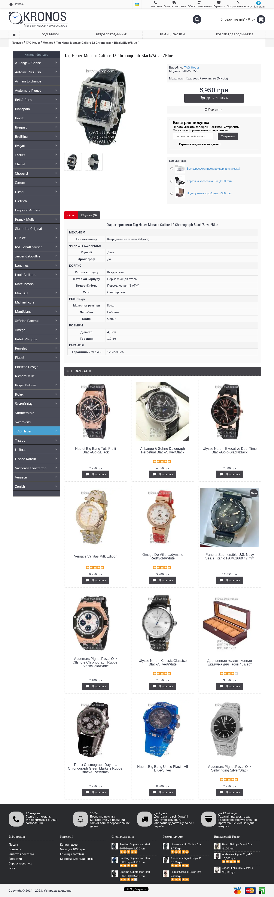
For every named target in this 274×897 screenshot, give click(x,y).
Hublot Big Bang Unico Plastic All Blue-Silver (162, 768)
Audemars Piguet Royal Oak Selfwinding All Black (186, 858)
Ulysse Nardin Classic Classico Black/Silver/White (163, 662)
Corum (20, 183)
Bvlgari (20, 146)
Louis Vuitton (25, 275)
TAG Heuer (23, 431)
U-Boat (20, 450)
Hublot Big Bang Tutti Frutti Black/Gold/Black (95, 450)
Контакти (15, 849)
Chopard (21, 173)
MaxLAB (21, 293)
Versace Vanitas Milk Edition (95, 556)
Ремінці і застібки (72, 854)
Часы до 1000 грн (72, 849)
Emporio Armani (27, 210)
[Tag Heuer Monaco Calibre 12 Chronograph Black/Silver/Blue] (107, 148)
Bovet (19, 118)
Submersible (24, 413)
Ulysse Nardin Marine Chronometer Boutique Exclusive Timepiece (186, 844)
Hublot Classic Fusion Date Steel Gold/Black (186, 871)
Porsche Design (26, 367)
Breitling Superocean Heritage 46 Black (135, 844)
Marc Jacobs (24, 284)
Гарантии (15, 858)
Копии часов (68, 844)
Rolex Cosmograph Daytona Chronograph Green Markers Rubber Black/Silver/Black (96, 768)
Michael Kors (24, 302)
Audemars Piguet (28, 90)
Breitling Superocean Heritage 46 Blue (135, 858)
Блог (12, 868)
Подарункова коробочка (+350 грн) (209, 193)
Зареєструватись (20, 863)
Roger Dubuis (25, 385)
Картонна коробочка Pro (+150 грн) (209, 181)
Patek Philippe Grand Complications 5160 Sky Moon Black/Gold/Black (237, 844)
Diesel (19, 192)
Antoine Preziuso (28, 72)
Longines (22, 265)
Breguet (21, 127)
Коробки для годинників (76, 858)
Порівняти (215, 109)
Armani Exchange (28, 81)
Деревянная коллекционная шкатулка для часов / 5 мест (229, 662)
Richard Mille (25, 376)
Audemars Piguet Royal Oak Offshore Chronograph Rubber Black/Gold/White (96, 662)
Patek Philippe (26, 339)
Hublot (20, 238)
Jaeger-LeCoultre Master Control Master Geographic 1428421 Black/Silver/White (237, 868)
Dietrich (21, 201)
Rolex (19, 394)
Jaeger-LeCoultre (27, 256)
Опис (71, 215)
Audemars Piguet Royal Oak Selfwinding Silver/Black (229, 768)
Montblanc (23, 311)
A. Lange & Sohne (28, 63)
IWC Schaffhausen (28, 247)
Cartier (20, 155)
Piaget (19, 358)
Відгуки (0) (89, 215)
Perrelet (21, 348)
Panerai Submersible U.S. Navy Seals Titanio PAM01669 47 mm (229, 556)
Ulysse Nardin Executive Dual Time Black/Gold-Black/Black (230, 450)
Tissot (20, 440)
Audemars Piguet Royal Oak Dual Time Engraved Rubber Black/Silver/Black (237, 854)
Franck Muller (25, 219)
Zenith (20, 486)
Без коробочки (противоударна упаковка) (213, 168)
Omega (20, 330)
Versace (21, 477)
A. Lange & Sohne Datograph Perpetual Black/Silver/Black (162, 450)
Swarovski (23, 422)
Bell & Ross (23, 100)
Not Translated (79, 371)
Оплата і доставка (21, 854)
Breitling (21, 137)
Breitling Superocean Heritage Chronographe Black (135, 871)
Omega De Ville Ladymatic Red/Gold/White (162, 556)
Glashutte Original (28, 229)
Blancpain (22, 109)
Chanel (20, 164)
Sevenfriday (23, 404)
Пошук (13, 844)
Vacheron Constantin (30, 468)
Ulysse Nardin (25, 459)
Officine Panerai (27, 321)
